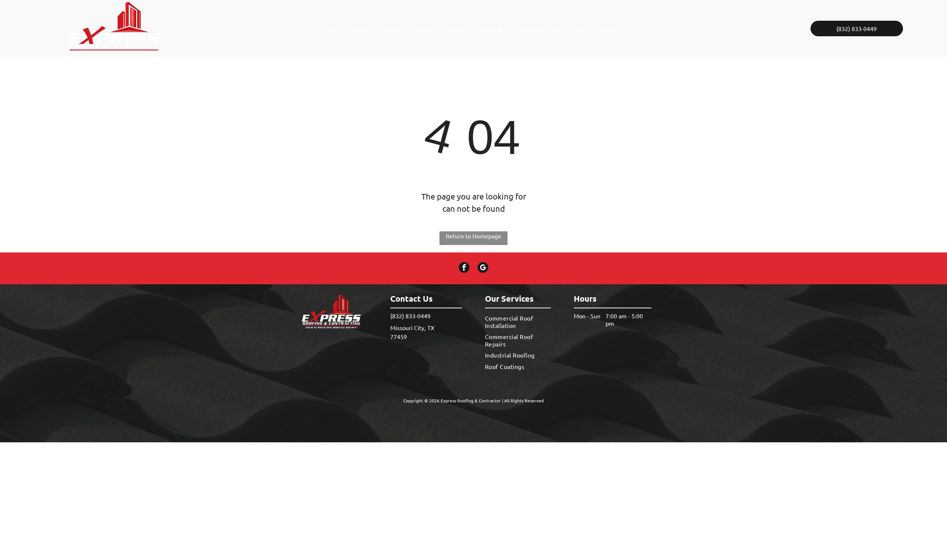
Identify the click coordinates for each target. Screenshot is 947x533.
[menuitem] (330, 28)
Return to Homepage (473, 235)
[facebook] (464, 268)
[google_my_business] (483, 268)
